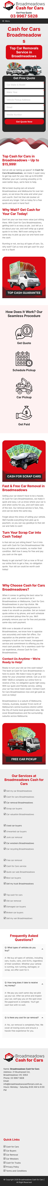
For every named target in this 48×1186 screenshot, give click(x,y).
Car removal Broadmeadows (19, 802)
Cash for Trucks (13, 1163)
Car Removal (12, 1155)
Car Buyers (11, 1151)
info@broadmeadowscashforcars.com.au (22, 1084)
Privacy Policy (12, 1167)
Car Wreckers (12, 1159)
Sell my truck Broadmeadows (20, 883)
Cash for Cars (12, 1147)
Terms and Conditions (16, 1171)
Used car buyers (14, 825)
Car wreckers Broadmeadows (20, 843)
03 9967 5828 (24, 16)
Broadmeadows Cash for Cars (31, 1179)
